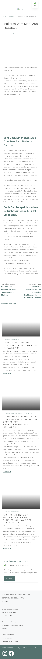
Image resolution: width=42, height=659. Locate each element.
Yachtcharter (17, 34)
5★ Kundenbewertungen (10, 609)
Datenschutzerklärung (9, 622)
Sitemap (4, 628)
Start (4, 16)
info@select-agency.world (10, 641)
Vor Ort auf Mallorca (8, 616)
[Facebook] (11, 653)
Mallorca (11, 16)
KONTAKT (9, 578)
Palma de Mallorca (8, 634)
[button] (4, 4)
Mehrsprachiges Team (9, 612)
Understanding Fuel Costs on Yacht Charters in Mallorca (21, 345)
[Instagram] (5, 653)
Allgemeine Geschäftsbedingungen (13, 625)
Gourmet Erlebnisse (11, 413)
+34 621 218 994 (7, 638)
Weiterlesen (7, 373)
